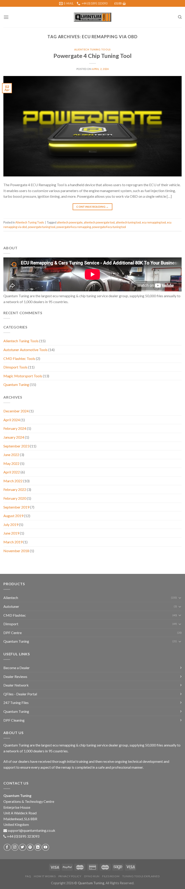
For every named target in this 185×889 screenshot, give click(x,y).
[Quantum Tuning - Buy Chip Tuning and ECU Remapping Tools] (92, 17)
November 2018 (16, 551)
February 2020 (14, 498)
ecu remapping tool (154, 222)
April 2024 (11, 420)
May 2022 (11, 463)
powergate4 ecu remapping (73, 227)
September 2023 (16, 446)
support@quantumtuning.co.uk (31, 830)
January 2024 (13, 437)
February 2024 (14, 428)
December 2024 (16, 411)
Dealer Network (16, 685)
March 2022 (13, 481)
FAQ (28, 876)
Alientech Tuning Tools (92, 49)
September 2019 (16, 507)
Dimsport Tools (15, 367)
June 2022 (11, 454)
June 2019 (11, 533)
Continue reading (92, 206)
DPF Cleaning (14, 720)
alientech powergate (70, 222)
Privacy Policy (69, 876)
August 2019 (13, 515)
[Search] (180, 17)
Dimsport (10, 624)
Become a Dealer (16, 668)
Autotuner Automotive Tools (25, 349)
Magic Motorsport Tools (22, 376)
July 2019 (10, 524)
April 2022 (11, 472)
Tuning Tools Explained (141, 876)
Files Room (110, 876)
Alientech (10, 597)
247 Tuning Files (16, 702)
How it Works (45, 876)
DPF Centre (12, 632)
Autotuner (11, 606)
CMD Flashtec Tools (19, 358)
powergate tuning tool (41, 227)
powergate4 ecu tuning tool (109, 227)
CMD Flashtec (14, 615)
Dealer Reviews (15, 676)
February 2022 (14, 489)
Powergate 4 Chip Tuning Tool (92, 55)
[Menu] (6, 17)
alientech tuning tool (128, 222)
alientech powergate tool (99, 222)
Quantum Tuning (16, 384)
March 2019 (13, 542)
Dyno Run (91, 876)
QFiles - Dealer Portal (20, 694)
